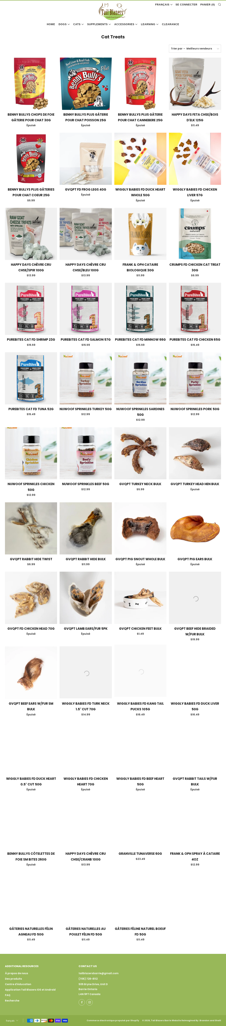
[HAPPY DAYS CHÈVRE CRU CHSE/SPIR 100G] (31, 234)
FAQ (7, 995)
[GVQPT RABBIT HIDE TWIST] (31, 528)
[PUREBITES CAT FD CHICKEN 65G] (195, 309)
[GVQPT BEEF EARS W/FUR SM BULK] (31, 673)
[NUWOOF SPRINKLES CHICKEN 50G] (31, 453)
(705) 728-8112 (88, 978)
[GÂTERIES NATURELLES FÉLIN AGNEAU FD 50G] (31, 898)
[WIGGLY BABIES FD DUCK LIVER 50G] (195, 673)
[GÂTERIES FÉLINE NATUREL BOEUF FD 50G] (140, 898)
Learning (148, 24)
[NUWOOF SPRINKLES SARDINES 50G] (140, 378)
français (162, 4)
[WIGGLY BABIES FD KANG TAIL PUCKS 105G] (140, 673)
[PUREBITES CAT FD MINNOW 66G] (140, 309)
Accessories (124, 24)
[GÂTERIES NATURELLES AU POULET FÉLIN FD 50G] (86, 898)
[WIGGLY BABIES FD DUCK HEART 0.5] (31, 748)
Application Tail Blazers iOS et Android (30, 989)
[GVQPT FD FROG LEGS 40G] (86, 159)
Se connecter (186, 4)
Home (51, 24)
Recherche (12, 1000)
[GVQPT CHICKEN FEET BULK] (140, 598)
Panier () (207, 4)
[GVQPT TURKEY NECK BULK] (140, 453)
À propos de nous (16, 973)
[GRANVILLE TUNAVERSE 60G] (140, 823)
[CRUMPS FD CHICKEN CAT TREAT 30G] (195, 234)
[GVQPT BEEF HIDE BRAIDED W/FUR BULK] (195, 598)
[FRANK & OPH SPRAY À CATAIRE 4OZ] (195, 823)
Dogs (63, 24)
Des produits (13, 978)
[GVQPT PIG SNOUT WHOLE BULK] (140, 528)
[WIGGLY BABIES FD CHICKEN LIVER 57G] (195, 159)
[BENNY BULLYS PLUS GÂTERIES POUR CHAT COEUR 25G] (31, 159)
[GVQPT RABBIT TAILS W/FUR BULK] (195, 748)
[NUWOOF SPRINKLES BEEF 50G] (86, 453)
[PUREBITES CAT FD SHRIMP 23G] (31, 309)
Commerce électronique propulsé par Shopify (113, 1020)
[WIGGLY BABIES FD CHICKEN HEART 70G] (86, 748)
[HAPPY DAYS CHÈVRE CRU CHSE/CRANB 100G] (86, 823)
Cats (77, 24)
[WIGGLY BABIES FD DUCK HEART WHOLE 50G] (140, 159)
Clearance (170, 24)
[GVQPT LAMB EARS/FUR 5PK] (86, 598)
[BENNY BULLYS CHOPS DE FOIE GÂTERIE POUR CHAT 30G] (31, 84)
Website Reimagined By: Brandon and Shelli (196, 1020)
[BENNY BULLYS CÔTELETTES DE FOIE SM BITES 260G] (31, 823)
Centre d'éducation (18, 984)
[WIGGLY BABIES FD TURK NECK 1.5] (86, 673)
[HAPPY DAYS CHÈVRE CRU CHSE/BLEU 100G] (86, 234)
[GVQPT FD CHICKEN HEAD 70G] (31, 598)
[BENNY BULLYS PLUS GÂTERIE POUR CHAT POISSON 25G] (86, 84)
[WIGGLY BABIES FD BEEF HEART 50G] (140, 748)
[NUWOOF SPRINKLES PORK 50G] (195, 378)
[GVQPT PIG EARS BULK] (195, 528)
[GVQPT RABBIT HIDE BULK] (86, 528)
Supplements (97, 24)
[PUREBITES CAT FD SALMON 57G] (86, 309)
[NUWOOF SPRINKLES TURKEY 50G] (86, 378)
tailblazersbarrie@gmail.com (98, 973)
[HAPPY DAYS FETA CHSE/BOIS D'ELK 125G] (195, 84)
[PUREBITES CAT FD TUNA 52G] (31, 378)
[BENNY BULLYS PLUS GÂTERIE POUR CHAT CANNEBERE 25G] (140, 84)
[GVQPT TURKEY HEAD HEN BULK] (195, 453)
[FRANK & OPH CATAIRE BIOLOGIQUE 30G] (140, 234)
